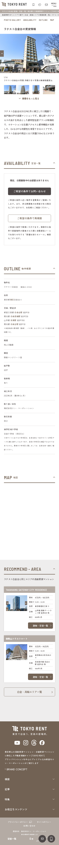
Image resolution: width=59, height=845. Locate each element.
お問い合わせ (29, 825)
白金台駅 (18, 312)
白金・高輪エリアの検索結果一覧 (37, 15)
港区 (12, 299)
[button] (2, 53)
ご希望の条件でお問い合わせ (29, 191)
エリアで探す (18, 15)
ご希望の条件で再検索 (29, 218)
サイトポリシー (44, 822)
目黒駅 (13, 320)
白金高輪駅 (15, 316)
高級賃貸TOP (7, 15)
